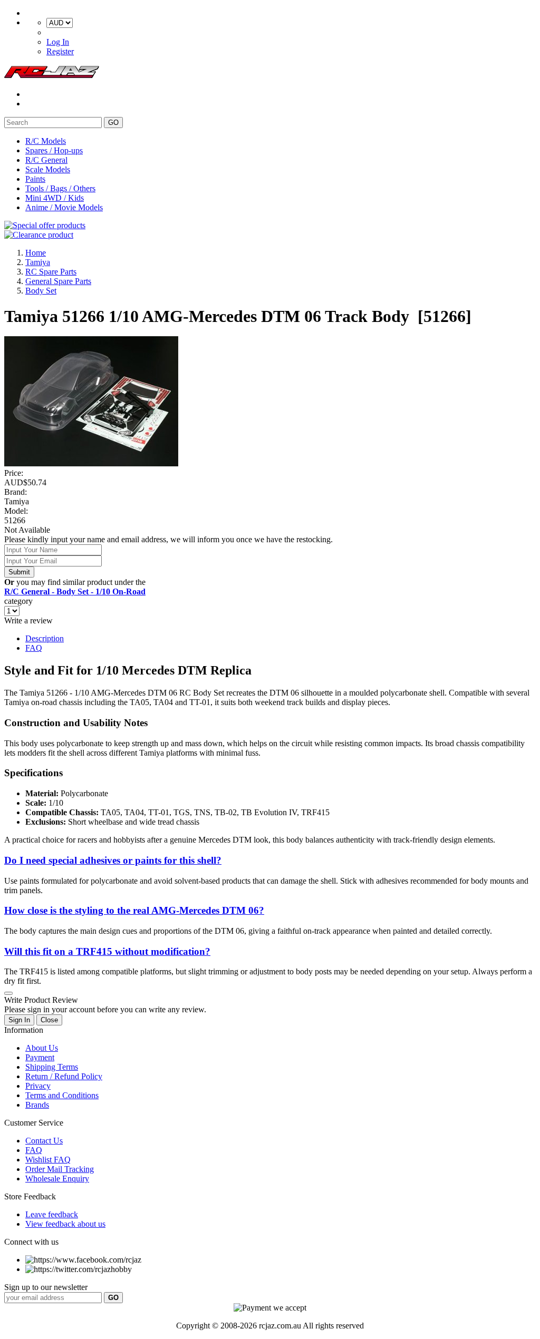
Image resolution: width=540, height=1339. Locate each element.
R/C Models (45, 140)
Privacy (38, 1085)
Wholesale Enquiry (57, 1178)
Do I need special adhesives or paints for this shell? (112, 860)
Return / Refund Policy (63, 1076)
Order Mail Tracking (59, 1169)
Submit (19, 572)
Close (49, 1020)
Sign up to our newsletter (46, 1287)
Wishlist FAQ (48, 1159)
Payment (39, 1057)
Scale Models (47, 169)
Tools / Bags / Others (60, 188)
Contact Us (44, 1140)
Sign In (19, 1020)
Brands (37, 1104)
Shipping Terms (51, 1066)
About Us (41, 1047)
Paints (35, 178)
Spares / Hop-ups (54, 150)
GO (113, 122)
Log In (57, 41)
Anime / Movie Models (64, 207)
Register (60, 51)
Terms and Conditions (62, 1095)
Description (44, 638)
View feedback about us (65, 1223)
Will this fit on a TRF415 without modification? (107, 951)
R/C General (46, 159)
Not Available (27, 529)
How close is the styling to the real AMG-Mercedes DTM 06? (134, 910)
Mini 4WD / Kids (54, 197)
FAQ (33, 647)
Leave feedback (51, 1214)
